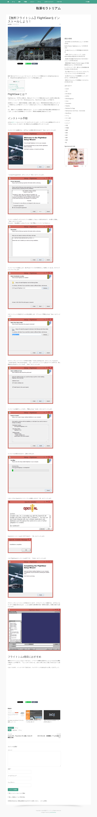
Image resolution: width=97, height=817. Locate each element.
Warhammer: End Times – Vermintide (75, 110)
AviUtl (67, 89)
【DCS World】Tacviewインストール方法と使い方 (33, 721)
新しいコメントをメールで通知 (17, 793)
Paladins (67, 106)
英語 (66, 140)
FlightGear (14, 730)
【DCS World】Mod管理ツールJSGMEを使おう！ (51, 721)
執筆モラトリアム (48, 8)
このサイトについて (48, 1)
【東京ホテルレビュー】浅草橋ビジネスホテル (76, 80)
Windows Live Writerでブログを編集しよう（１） (15, 721)
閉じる (17, 81)
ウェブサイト (11, 782)
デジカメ (67, 120)
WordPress (68, 113)
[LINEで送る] (28, 63)
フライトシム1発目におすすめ (16, 88)
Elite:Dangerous (69, 98)
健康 (19, 1)
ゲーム (39, 1)
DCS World (68, 93)
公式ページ (14, 122)
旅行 (66, 135)
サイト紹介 (68, 118)
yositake (10, 24)
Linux (66, 101)
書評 (66, 137)
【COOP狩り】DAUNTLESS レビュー (74, 41)
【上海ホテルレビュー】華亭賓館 (73, 50)
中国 (66, 125)
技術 (66, 132)
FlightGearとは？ (13, 84)
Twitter (59, 1)
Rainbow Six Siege (70, 108)
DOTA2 (67, 96)
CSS (66, 91)
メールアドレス (12, 775)
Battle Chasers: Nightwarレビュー (73, 46)
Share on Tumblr (35, 63)
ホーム (13, 1)
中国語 (25, 1)
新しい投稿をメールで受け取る (17, 797)
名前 (9, 769)
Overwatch (68, 103)
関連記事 (13, 89)
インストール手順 (13, 86)
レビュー (32, 1)
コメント (10, 750)
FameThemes (53, 812)
